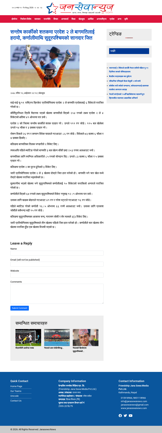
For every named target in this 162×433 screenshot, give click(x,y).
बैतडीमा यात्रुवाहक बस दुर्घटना (120, 76)
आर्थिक (91, 19)
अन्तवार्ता (64, 19)
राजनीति (47, 19)
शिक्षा (73, 19)
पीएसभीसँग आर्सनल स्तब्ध (24, 348)
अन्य (119, 19)
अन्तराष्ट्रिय (101, 19)
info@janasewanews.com (134, 401)
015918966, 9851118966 (133, 398)
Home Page (16, 386)
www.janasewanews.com (134, 408)
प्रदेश (112, 19)
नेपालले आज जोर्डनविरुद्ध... (54, 348)
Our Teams (15, 391)
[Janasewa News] (80, 7)
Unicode (14, 396)
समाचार (37, 19)
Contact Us (16, 400)
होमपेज (14, 19)
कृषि (126, 19)
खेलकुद (82, 19)
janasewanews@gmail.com (135, 404)
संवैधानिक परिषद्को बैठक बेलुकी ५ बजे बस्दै (124, 81)
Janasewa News (47, 429)
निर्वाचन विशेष (25, 19)
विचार (56, 19)
